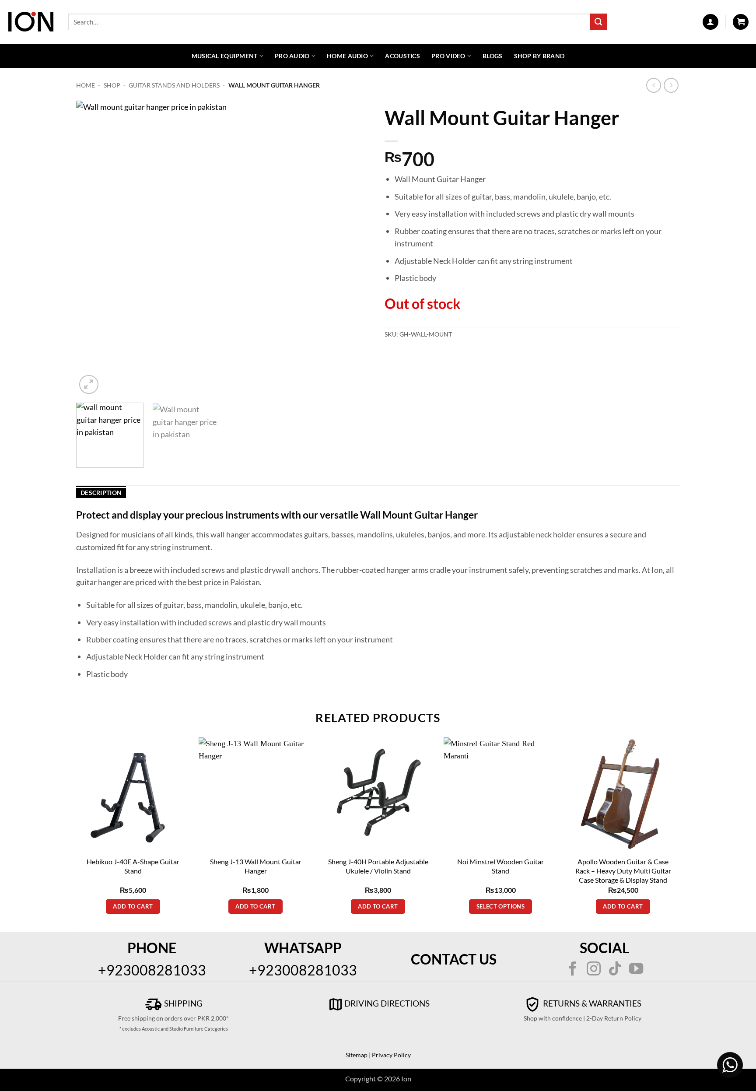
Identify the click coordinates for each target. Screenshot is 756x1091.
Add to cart (133, 906)
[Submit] (598, 22)
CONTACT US (454, 959)
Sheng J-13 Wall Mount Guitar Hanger (255, 866)
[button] (710, 22)
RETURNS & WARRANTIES (591, 1003)
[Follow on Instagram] (594, 970)
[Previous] (93, 248)
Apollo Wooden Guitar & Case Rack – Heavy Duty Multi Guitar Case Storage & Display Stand (623, 870)
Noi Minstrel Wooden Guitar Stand (500, 866)
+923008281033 (152, 970)
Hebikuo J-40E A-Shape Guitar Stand (133, 866)
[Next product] (654, 85)
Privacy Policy (391, 1055)
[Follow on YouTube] (636, 970)
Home (85, 85)
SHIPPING (182, 1003)
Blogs (492, 56)
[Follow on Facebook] (573, 970)
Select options (500, 906)
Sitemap (357, 1055)
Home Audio (347, 56)
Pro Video (448, 56)
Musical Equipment (225, 56)
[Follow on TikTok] (615, 970)
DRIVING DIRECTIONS (387, 1003)
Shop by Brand (539, 56)
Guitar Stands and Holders (174, 85)
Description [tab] (101, 492)
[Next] (354, 248)
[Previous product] (671, 85)
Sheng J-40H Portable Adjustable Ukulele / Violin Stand (378, 866)
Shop (112, 85)
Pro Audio (292, 56)
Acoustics (402, 56)
